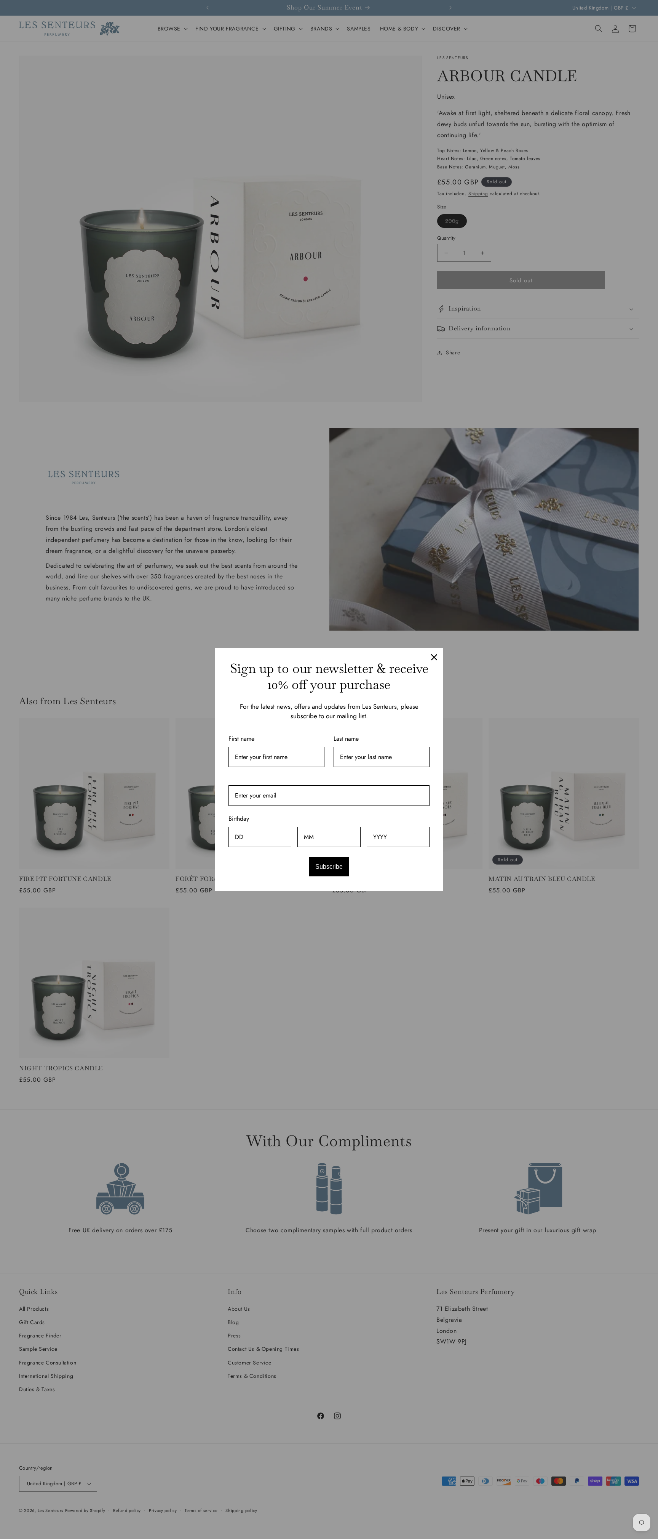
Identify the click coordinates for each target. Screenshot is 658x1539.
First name (241, 738)
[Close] (434, 657)
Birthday (238, 818)
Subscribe (329, 866)
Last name (346, 738)
